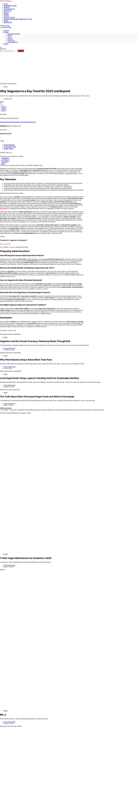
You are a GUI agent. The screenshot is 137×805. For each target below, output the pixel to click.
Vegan (6, 14)
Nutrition (7, 10)
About (6, 21)
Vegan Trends (8, 149)
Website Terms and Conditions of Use (18, 19)
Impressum (8, 22)
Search (20, 51)
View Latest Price (5, 244)
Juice (6, 4)
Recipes (6, 7)
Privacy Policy (9, 17)
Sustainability (9, 9)
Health (6, 12)
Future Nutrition (9, 145)
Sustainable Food (10, 147)
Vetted (6, 15)
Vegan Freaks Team (5, 133)
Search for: (3, 48)
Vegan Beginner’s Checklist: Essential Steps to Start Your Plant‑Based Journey (18, 122)
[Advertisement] (68, 69)
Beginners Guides (10, 5)
